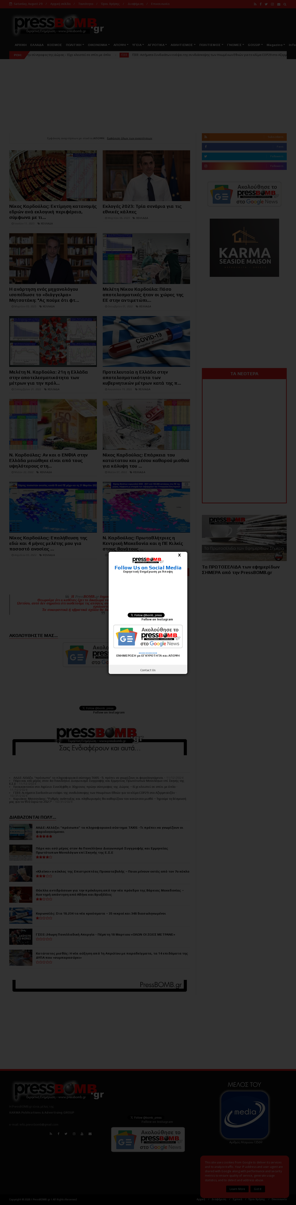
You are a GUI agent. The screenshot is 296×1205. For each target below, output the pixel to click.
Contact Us (148, 670)
